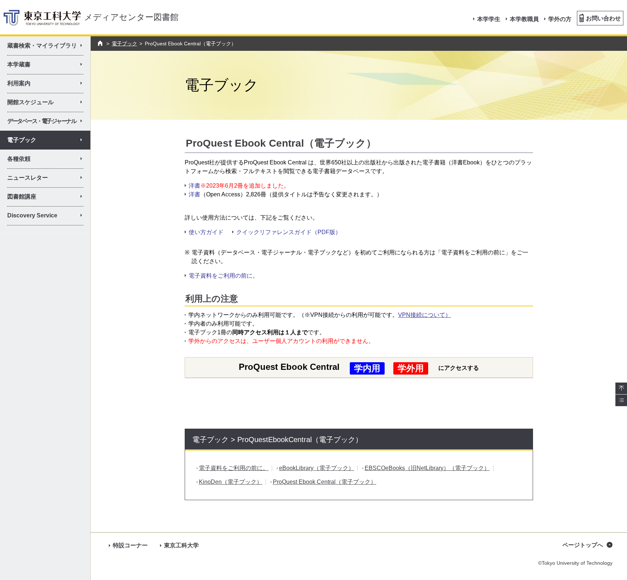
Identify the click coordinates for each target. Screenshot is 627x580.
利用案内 (47, 84)
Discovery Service (47, 216)
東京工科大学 (181, 545)
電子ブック (124, 43)
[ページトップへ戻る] (621, 388)
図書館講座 (47, 197)
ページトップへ (582, 545)
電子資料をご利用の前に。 (223, 276)
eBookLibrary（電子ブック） (316, 468)
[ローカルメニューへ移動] (621, 400)
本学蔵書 (47, 65)
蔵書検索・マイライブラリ (47, 46)
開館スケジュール (47, 103)
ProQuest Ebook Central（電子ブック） (324, 482)
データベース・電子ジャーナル (47, 122)
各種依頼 (47, 160)
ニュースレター (47, 179)
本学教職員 (524, 19)
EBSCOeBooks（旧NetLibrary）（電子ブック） (427, 468)
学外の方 (559, 19)
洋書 (194, 186)
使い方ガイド (206, 232)
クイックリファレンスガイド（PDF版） (288, 232)
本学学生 (488, 19)
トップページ (101, 43)
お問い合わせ (603, 18)
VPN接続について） (424, 315)
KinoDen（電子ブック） (230, 482)
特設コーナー (130, 545)
